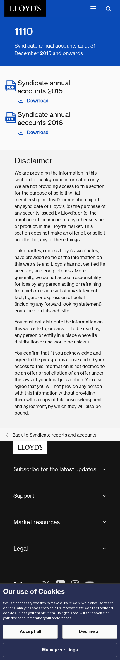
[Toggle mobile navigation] (93, 8)
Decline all (89, 631)
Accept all (30, 631)
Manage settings (60, 650)
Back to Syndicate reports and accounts (54, 435)
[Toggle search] (108, 8)
